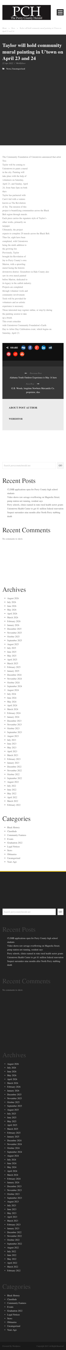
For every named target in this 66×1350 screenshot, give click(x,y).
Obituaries (11, 854)
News (13, 28)
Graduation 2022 (14, 842)
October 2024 (13, 682)
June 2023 (11, 743)
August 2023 (13, 736)
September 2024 (14, 686)
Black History (13, 827)
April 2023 (12, 751)
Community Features (16, 835)
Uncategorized (18, 68)
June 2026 (11, 605)
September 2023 (14, 732)
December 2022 (14, 766)
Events (10, 838)
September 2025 (14, 640)
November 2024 (14, 678)
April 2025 (12, 659)
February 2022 (14, 804)
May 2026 (11, 609)
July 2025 (11, 647)
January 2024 (13, 716)
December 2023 (14, 720)
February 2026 (14, 621)
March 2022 (12, 801)
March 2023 (12, 755)
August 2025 (13, 644)
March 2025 (12, 663)
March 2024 (12, 709)
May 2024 (11, 701)
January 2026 (13, 625)
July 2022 (11, 785)
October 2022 (13, 774)
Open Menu (60, 12)
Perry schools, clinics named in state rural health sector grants (35, 504)
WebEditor (20, 63)
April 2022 (12, 797)
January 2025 (13, 670)
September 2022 (14, 778)
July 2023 (11, 739)
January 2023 (13, 762)
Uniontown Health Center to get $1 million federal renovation (35, 508)
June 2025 (11, 651)
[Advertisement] (33, 104)
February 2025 (14, 667)
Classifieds (12, 831)
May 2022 (11, 793)
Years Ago (12, 861)
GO (60, 465)
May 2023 (11, 747)
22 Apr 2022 (7, 63)
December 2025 (14, 628)
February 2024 (14, 713)
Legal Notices (13, 846)
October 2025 (13, 636)
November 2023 (14, 724)
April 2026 (12, 613)
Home (4, 28)
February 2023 (14, 759)
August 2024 (13, 690)
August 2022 (13, 781)
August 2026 (13, 598)
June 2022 (11, 789)
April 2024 (12, 705)
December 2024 (14, 674)
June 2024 (11, 697)
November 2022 (14, 770)
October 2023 (13, 728)
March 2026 (12, 617)
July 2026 (11, 602)
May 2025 (11, 655)
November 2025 (14, 632)
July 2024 (11, 693)
